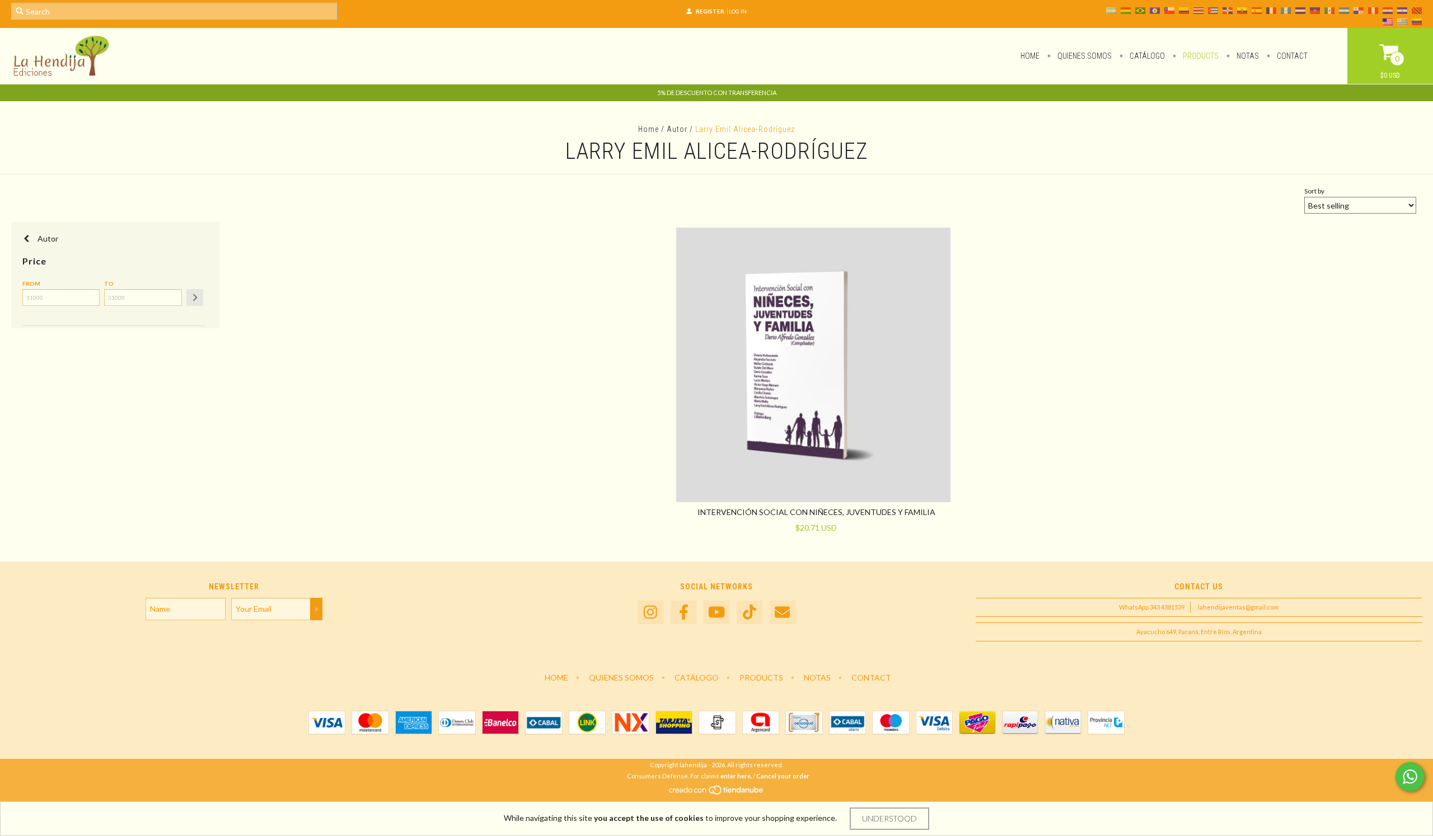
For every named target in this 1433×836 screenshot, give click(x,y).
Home (1029, 55)
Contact (1291, 55)
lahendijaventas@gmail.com (1238, 607)
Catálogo (1146, 55)
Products (1200, 55)
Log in (738, 11)
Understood (889, 818)
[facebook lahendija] (683, 613)
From (31, 283)
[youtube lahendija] (716, 613)
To (109, 283)
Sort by (1314, 191)
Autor (677, 129)
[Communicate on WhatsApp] (1410, 776)
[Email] (782, 613)
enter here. (736, 776)
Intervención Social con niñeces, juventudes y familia (816, 512)
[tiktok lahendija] (749, 613)
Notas (1247, 55)
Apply (194, 297)
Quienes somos (1084, 55)
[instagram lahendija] (650, 613)
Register (710, 11)
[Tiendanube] (717, 792)
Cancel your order (782, 776)
